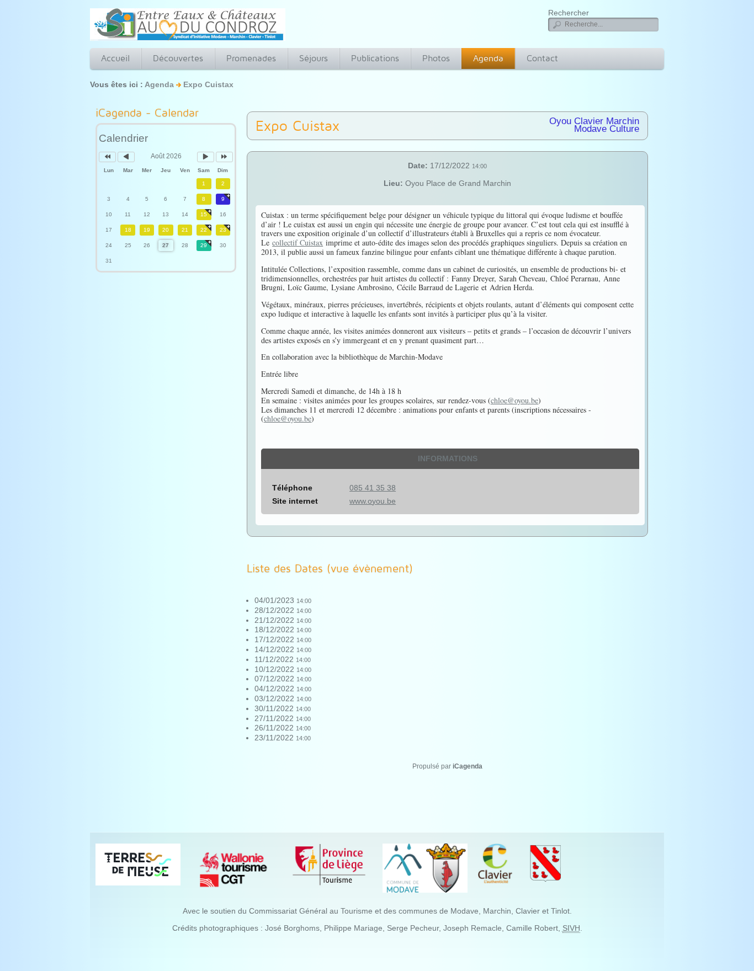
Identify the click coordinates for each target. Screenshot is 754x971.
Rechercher (568, 12)
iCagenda (467, 766)
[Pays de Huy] (137, 864)
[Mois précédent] (126, 157)
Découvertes (178, 58)
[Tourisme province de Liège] (328, 864)
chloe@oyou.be (514, 400)
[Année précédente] (107, 157)
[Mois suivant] (205, 157)
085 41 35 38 (372, 487)
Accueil (115, 58)
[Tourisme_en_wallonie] (233, 869)
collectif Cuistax (297, 242)
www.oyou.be (372, 501)
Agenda (488, 58)
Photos (436, 58)
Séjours (313, 58)
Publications (375, 58)
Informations (447, 458)
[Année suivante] (224, 157)
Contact (542, 58)
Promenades (251, 58)
